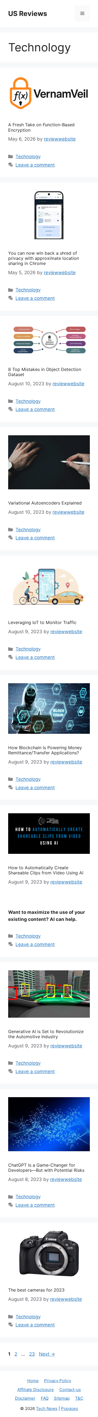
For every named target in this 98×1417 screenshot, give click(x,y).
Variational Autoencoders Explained (45, 503)
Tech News (46, 1408)
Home (33, 1380)
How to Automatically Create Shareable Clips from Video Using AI (45, 870)
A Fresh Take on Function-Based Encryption (41, 127)
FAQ (44, 1398)
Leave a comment (35, 165)
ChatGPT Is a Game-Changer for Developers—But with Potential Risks (46, 1167)
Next (47, 1354)
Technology (28, 156)
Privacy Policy (57, 1380)
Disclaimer (25, 1398)
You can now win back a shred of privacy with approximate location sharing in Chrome (43, 258)
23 (32, 1354)
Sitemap (62, 1398)
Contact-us (70, 1389)
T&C (79, 1398)
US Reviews (27, 13)
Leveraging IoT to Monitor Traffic (42, 622)
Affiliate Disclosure (35, 1389)
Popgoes (69, 1408)
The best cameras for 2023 (36, 1290)
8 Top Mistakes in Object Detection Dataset (44, 372)
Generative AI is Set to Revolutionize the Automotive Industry (46, 1034)
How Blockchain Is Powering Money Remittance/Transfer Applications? (45, 750)
